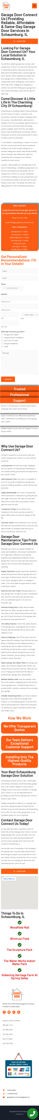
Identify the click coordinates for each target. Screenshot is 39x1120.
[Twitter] (9, 1012)
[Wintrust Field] (19, 934)
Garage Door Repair (11, 334)
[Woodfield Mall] (19, 922)
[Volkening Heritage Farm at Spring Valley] (19, 970)
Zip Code (4, 327)
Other (6, 346)
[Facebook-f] (4, 1012)
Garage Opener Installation (14, 337)
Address (4, 294)
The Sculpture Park (19, 950)
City (2, 318)
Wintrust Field (19, 938)
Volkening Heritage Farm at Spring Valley (19, 976)
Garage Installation (11, 343)
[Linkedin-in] (18, 1012)
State (22, 318)
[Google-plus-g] (13, 1012)
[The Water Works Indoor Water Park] (19, 956)
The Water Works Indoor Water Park (19, 962)
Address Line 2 (6, 310)
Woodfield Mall (19, 927)
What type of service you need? (13, 331)
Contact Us (8, 379)
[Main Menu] (34, 5)
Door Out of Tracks (11, 340)
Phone (3, 284)
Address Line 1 (6, 302)
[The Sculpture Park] (19, 945)
